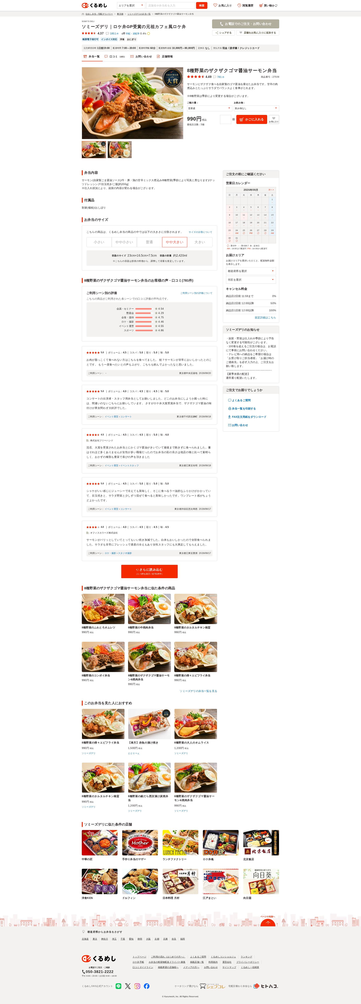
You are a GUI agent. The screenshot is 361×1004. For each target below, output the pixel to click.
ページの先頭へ (267, 916)
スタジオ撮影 (125, 553)
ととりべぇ (134, 753)
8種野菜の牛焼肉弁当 (141, 627)
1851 (114, 33)
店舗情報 (167, 56)
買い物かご (270, 5)
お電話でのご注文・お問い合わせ (248, 23)
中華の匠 (87, 859)
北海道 (85, 939)
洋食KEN (87, 897)
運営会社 (227, 962)
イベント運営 (111, 416)
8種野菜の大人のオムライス (191, 742)
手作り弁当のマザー (134, 859)
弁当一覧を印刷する (244, 408)
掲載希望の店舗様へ (168, 967)
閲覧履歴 (248, 5)
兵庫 (165, 939)
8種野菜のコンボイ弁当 (96, 675)
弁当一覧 (94, 56)
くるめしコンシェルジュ (223, 956)
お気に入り (225, 5)
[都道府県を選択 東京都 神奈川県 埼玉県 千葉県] (251, 271)
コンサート (126, 416)
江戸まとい (209, 897)
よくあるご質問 (241, 400)
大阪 (148, 939)
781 (220, 76)
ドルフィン (129, 897)
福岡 (182, 939)
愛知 (131, 939)
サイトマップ (229, 967)
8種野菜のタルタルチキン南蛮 (192, 627)
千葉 (123, 939)
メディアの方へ (191, 967)
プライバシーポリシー (247, 962)
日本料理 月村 (171, 897)
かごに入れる (254, 119)
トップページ (139, 956)
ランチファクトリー (175, 859)
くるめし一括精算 (250, 967)
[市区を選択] (251, 280)
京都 (157, 939)
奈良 (174, 939)
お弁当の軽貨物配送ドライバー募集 (167, 962)
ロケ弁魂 (208, 859)
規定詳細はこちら (265, 317)
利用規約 (213, 962)
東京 (95, 939)
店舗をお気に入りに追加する (260, 32)
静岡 (140, 939)
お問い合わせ (144, 56)
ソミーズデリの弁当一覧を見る (198, 691)
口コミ (117, 56)
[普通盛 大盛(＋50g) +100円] (209, 108)
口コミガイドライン (143, 967)
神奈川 (104, 939)
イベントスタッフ (129, 465)
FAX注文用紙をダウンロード (249, 416)
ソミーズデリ (89, 753)
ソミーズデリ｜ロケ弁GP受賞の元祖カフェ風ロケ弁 (134, 26)
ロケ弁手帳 (138, 962)
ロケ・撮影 (110, 553)
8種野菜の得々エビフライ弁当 (192, 675)
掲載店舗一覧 (197, 962)
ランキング (246, 956)
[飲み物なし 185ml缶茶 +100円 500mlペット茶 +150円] (256, 108)
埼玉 (114, 939)
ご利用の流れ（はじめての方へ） (168, 956)
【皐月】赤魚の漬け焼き (143, 742)
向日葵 (247, 897)
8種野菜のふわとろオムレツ (98, 627)
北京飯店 (248, 859)
